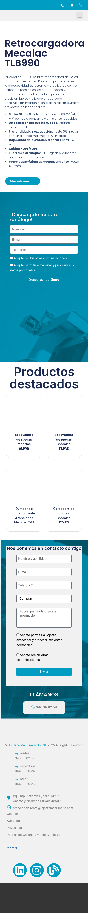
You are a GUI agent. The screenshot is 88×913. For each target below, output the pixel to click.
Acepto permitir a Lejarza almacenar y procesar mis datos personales (39, 640)
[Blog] (54, 870)
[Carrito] (80, 5)
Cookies (13, 814)
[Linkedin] (20, 870)
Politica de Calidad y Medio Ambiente (34, 835)
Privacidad (14, 828)
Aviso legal (14, 821)
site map (12, 847)
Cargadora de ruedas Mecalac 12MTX (63, 515)
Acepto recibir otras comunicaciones (40, 258)
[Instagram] (37, 870)
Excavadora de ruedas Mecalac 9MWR (24, 442)
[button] (79, 15)
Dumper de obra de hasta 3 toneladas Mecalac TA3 (24, 515)
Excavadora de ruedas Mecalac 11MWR (64, 442)
